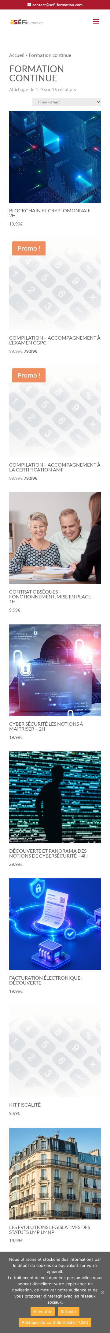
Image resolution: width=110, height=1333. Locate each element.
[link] (26, 21)
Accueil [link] (16, 55)
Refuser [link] (68, 1311)
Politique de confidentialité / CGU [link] (55, 1322)
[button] (96, 25)
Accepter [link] (43, 1311)
